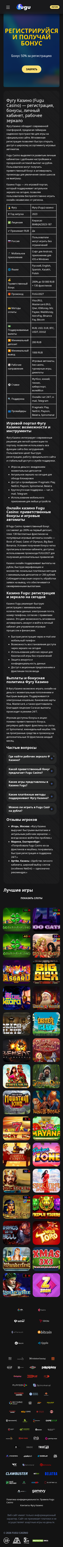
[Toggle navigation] (8, 7)
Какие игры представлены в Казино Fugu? (28, 783)
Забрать (31, 69)
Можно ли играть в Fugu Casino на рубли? (30, 808)
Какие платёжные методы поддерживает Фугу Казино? (29, 796)
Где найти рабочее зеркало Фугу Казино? (31, 758)
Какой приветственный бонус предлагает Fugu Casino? (29, 770)
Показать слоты (31, 898)
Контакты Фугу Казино (31, 1505)
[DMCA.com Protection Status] (41, 1540)
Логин (54, 7)
